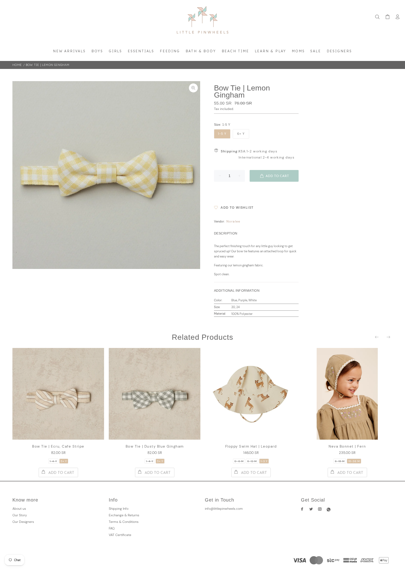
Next (388, 336)
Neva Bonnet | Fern (347, 446)
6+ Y (241, 134)
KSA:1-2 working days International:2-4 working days (257, 154)
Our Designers (23, 522)
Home (17, 65)
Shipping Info (118, 508)
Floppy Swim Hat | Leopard (251, 446)
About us (19, 508)
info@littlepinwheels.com (224, 508)
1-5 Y (222, 134)
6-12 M (252, 461)
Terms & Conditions (124, 522)
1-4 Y (53, 461)
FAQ (112, 528)
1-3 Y (264, 461)
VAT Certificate (120, 535)
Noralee (233, 221)
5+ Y (64, 461)
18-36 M (354, 461)
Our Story (19, 515)
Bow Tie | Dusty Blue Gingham (155, 446)
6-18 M (340, 461)
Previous (377, 336)
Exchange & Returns (124, 515)
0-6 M (239, 461)
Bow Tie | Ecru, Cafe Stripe (58, 446)
